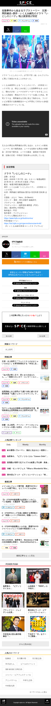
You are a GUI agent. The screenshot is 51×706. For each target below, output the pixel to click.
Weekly (25, 444)
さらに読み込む (25, 644)
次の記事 (42, 336)
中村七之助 (27, 680)
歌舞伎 (8, 658)
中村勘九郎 (10, 685)
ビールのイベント (28, 663)
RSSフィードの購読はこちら (26, 262)
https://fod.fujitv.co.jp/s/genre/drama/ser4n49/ (22, 223)
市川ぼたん (10, 663)
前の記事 (8, 336)
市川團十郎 (21, 658)
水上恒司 (9, 349)
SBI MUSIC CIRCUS (13, 669)
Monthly (42, 444)
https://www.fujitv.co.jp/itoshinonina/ (18, 218)
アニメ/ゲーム (11, 680)
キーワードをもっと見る (38, 692)
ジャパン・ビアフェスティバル (18, 674)
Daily (9, 444)
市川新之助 (36, 658)
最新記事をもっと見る (25, 555)
